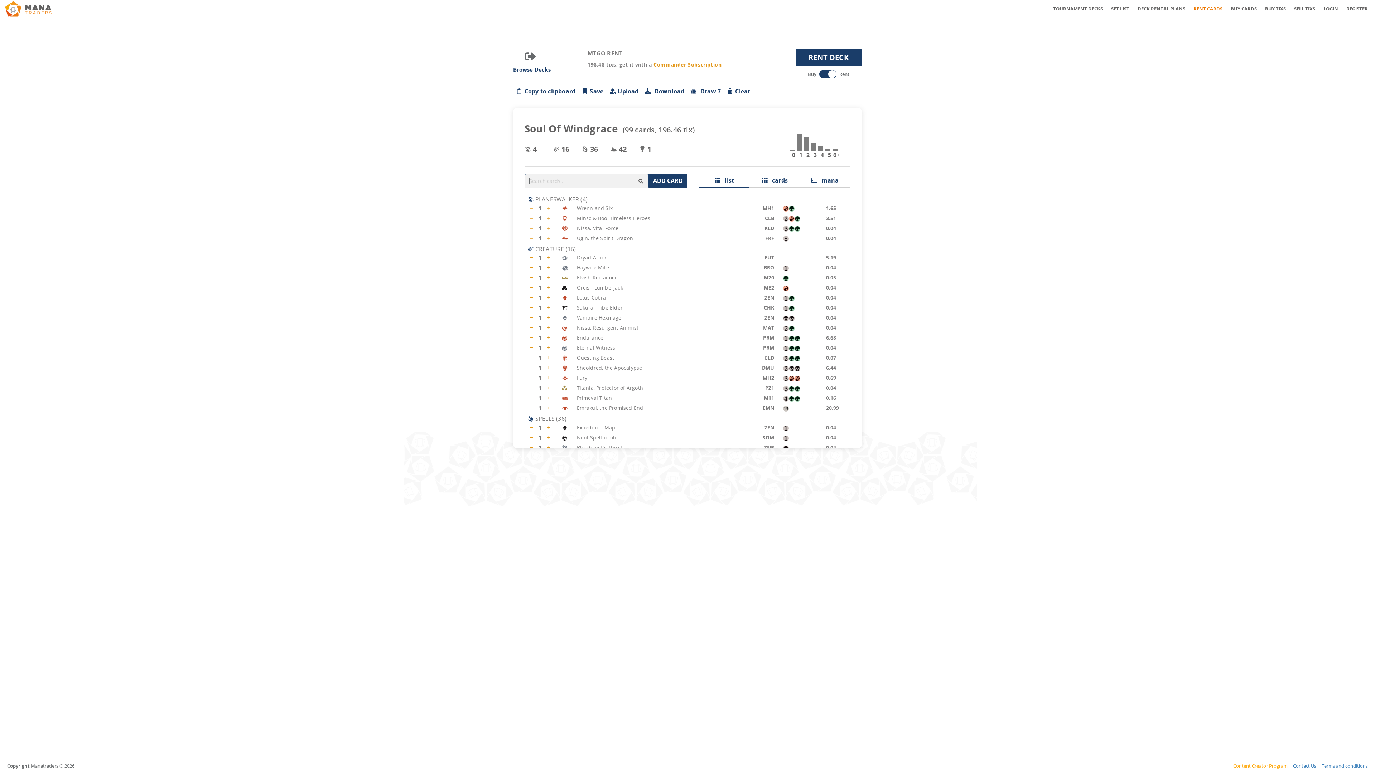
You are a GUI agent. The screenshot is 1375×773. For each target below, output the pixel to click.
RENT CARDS (1207, 8)
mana (828, 180)
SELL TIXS (1304, 8)
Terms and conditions (1345, 766)
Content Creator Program (1260, 766)
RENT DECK (829, 57)
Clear (742, 91)
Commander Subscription (687, 64)
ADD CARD (668, 181)
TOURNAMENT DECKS (1078, 8)
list (727, 180)
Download (668, 91)
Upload (628, 91)
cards (777, 180)
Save (596, 91)
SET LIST (1120, 8)
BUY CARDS (1244, 8)
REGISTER (1357, 8)
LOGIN (1330, 8)
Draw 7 (709, 91)
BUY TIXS (1275, 8)
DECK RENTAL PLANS (1161, 8)
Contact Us (1304, 766)
